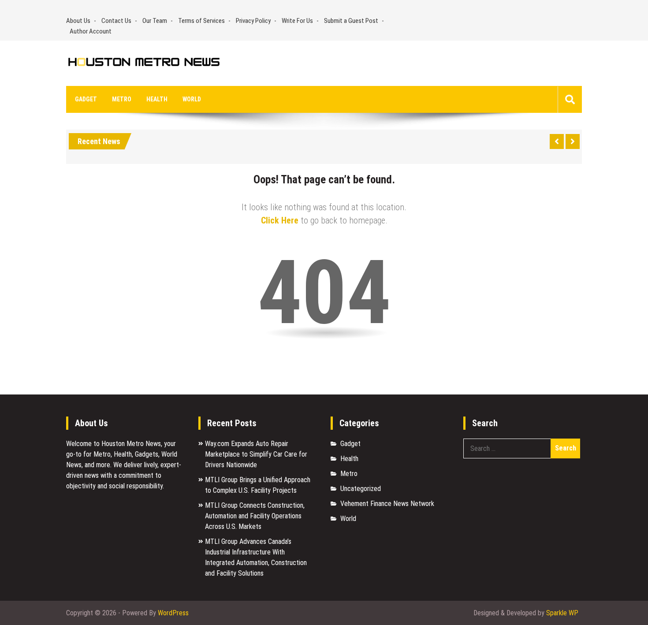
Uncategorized (360, 488)
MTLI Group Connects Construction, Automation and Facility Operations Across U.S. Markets (255, 516)
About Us (78, 21)
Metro (121, 99)
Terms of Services (201, 21)
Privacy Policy (253, 21)
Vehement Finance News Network (387, 503)
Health (157, 99)
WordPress (173, 613)
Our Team (154, 21)
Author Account (91, 31)
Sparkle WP (562, 613)
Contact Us (116, 21)
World (191, 99)
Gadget (86, 99)
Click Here (279, 220)
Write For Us (297, 21)
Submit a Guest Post (351, 21)
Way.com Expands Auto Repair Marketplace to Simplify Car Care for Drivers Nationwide (256, 454)
